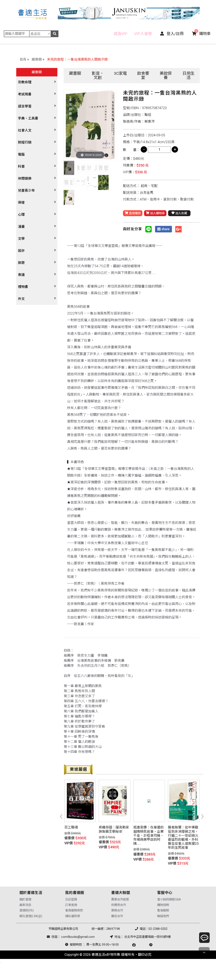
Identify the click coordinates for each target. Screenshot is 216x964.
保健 (21, 203)
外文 (21, 299)
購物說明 (163, 905)
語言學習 (24, 106)
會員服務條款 (74, 910)
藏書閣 (37, 59)
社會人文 (24, 130)
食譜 (21, 275)
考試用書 (24, 94)
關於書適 (25, 899)
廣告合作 (117, 916)
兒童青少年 (26, 190)
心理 (21, 215)
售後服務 (163, 910)
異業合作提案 (120, 899)
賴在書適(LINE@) (30, 916)
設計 (21, 251)
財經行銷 (24, 142)
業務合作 (117, 910)
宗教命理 (24, 82)
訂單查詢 (71, 905)
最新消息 (25, 905)
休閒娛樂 (24, 178)
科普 (21, 166)
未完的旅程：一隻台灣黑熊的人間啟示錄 (77, 59)
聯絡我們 (163, 916)
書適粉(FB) (26, 910)
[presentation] (61, 815)
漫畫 (21, 227)
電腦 (21, 154)
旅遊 (21, 263)
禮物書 (23, 287)
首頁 (23, 59)
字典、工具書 (28, 118)
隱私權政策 (72, 916)
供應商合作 (118, 905)
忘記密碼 (71, 899)
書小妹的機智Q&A (169, 899)
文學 (21, 239)
